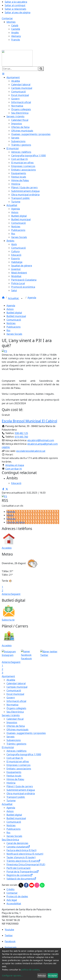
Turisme (11, 800)
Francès (15, 39)
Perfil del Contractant (18, 868)
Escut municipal (15, 694)
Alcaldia (11, 679)
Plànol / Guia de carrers (20, 786)
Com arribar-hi (13, 468)
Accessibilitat (14, 903)
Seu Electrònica (15, 711)
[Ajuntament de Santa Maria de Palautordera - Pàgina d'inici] (17, 58)
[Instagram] (37, 884)
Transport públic (16, 797)
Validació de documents (20, 878)
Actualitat (13, 298)
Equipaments (14, 772)
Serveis (11, 736)
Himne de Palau (15, 779)
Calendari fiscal (15, 719)
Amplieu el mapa (14, 465)
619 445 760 (21, 436)
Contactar (7, 18)
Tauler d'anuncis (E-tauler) (21, 857)
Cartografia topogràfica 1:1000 (24, 754)
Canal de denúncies (17, 843)
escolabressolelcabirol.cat (30, 451)
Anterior (6, 594)
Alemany (16, 36)
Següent (15, 594)
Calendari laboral (16, 683)
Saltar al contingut (15, 5)
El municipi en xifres (18, 761)
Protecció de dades (17, 896)
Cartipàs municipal (17, 687)
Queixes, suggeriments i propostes (26, 733)
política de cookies (30, 969)
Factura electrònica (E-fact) (21, 850)
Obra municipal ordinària (21, 793)
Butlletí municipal (16, 316)
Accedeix (7, 547)
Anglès (15, 32)
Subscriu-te (8, 619)
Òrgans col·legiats (16, 708)
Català (14, 25)
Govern (11, 697)
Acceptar (52, 975)
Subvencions (14, 740)
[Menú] (3, 73)
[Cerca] (41, 68)
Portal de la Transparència (21, 871)
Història (11, 782)
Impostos (12, 722)
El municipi (8, 747)
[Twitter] (21, 884)
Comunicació (14, 319)
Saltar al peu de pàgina (17, 12)
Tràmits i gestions (16, 743)
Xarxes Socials (14, 334)
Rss (8, 330)
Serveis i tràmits (11, 715)
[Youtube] (31, 884)
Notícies (11, 323)
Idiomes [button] (11, 22)
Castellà (15, 29)
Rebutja (42, 975)
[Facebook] (26, 884)
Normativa (12, 704)
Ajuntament (8, 676)
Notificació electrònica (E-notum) (25, 853)
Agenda (32, 297)
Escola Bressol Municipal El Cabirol (29, 421)
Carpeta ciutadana (17, 846)
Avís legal (12, 900)
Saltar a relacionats (15, 9)
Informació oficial (16, 701)
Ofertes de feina (16, 522)
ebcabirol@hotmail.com (40, 440)
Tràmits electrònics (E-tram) (22, 861)
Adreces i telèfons (17, 750)
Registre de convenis (18, 875)
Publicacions (14, 326)
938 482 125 (21, 433)
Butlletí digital (14, 312)
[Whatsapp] (42, 884)
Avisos (10, 309)
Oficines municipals (17, 729)
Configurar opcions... (12, 975)
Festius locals (14, 775)
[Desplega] (21, 298)
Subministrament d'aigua (21, 790)
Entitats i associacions (19, 768)
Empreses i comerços (18, 765)
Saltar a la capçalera (16, 1)
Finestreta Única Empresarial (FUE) (26, 864)
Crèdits (11, 889)
